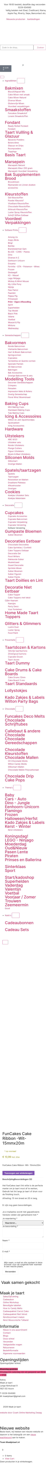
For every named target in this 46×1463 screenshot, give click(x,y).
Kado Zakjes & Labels (25, 697)
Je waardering (9, 1218)
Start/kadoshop (19, 877)
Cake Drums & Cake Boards (23, 671)
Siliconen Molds (19, 457)
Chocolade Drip (19, 776)
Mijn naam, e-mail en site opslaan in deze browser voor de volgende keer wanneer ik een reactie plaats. (23, 1264)
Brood (10, 178)
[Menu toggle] (2, 77)
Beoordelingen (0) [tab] (23, 1179)
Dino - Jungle (17, 802)
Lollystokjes (16, 690)
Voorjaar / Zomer (20, 897)
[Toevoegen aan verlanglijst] (37, 1173)
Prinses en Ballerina (23, 859)
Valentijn (13, 889)
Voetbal (12, 893)
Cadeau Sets (17, 929)
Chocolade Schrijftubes (16, 722)
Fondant (12, 122)
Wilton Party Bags (21, 701)
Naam (5, 1240)
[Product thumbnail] (5, 942)
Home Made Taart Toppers (21, 614)
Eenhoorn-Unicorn (22, 806)
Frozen (11, 814)
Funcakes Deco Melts (25, 716)
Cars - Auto (15, 798)
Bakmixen (14, 88)
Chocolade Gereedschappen (21, 740)
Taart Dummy (17, 663)
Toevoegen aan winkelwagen (18, 1173)
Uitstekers (14, 436)
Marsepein (15, 161)
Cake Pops (15, 780)
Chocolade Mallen (21, 757)
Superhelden (17, 881)
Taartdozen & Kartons (25, 647)
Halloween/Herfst (21, 818)
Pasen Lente (16, 851)
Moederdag (15, 844)
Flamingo (13, 810)
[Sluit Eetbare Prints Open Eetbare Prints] (22, 230)
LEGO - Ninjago (19, 840)
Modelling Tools (19, 379)
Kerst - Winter (18, 826)
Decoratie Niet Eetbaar (18, 589)
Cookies (12, 491)
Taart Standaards (21, 683)
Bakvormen (15, 342)
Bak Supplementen (22, 174)
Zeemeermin (16, 904)
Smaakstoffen (18, 109)
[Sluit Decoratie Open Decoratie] (18, 505)
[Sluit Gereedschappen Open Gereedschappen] (25, 335)
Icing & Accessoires (23, 416)
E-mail (6, 1251)
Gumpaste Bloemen (23, 531)
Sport (10, 870)
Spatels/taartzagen (23, 470)
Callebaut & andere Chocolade (22, 733)
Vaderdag (14, 885)
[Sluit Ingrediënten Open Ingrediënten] (21, 80)
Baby (9, 795)
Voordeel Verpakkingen (18, 220)
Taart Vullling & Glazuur (19, 134)
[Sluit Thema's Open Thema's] (17, 787)
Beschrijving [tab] (8, 1179)
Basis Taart (15, 154)
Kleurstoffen (16, 194)
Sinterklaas (15, 866)
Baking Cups (16, 403)
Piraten (11, 855)
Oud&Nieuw (16, 848)
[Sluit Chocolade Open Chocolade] (19, 708)
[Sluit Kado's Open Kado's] (16, 915)
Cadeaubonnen (19, 922)
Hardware (14, 429)
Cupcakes (14, 512)
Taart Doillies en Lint (24, 580)
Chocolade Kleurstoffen (16, 751)
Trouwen (13, 901)
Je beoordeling (10, 1226)
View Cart (9, 1458)
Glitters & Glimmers (23, 623)
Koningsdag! (16, 836)
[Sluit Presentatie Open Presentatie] (20, 639)
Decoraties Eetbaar (23, 541)
